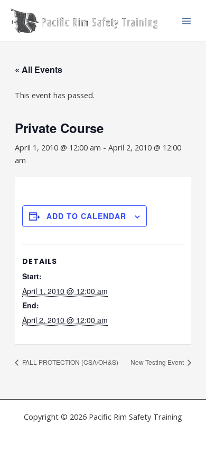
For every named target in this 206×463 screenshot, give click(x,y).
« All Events (38, 69)
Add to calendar (86, 216)
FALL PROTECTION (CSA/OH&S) (69, 361)
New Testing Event (157, 361)
